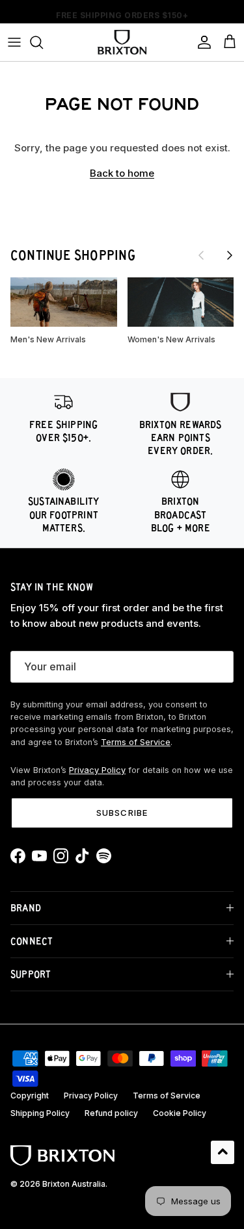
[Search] (43, 42)
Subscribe (121, 812)
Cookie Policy (179, 1113)
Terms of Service (135, 742)
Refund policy (111, 1113)
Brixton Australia (73, 1184)
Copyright (29, 1095)
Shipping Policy (40, 1113)
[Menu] (14, 42)
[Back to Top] (222, 1152)
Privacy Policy (97, 770)
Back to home (122, 173)
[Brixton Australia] (122, 42)
